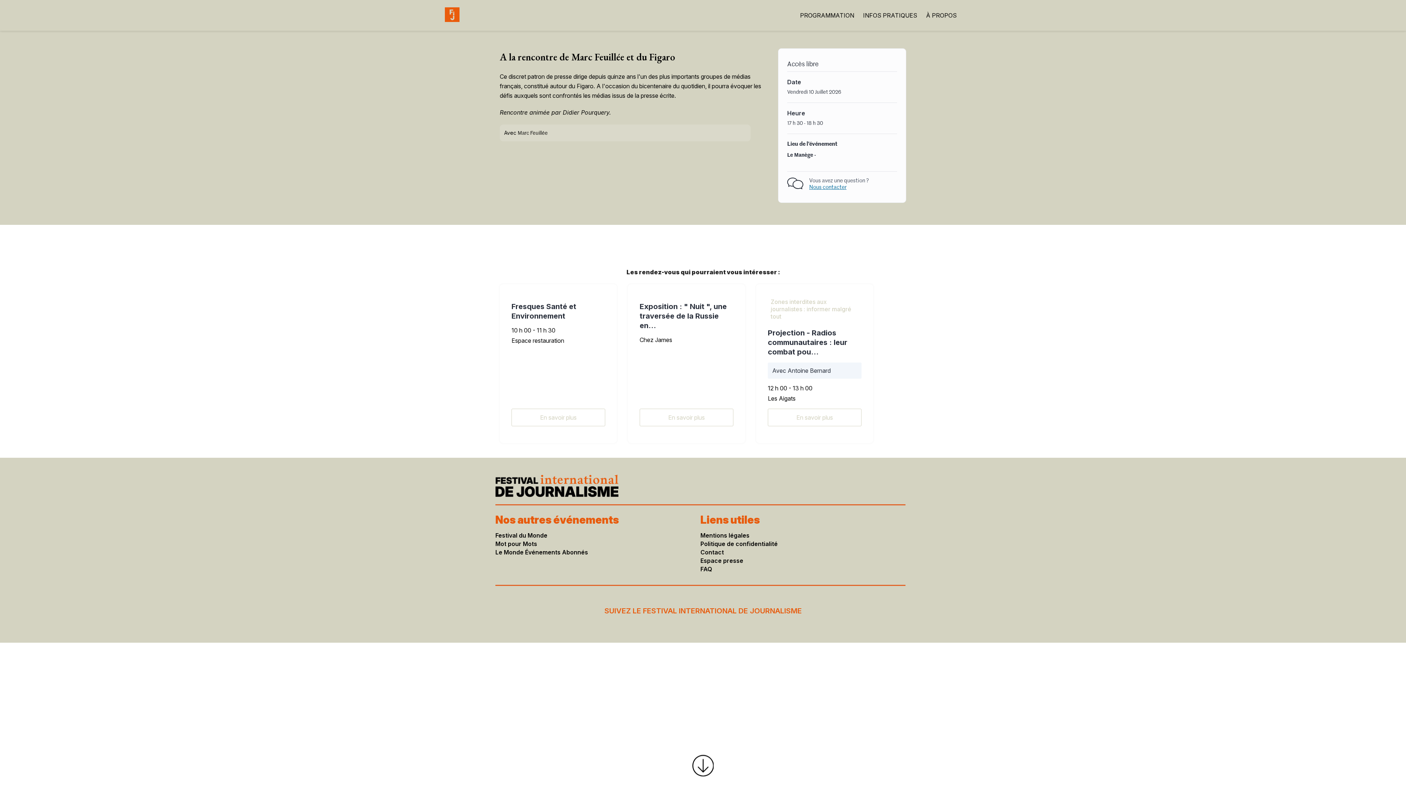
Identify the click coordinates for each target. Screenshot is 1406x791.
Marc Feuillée (533, 133)
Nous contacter (828, 187)
